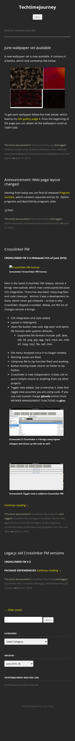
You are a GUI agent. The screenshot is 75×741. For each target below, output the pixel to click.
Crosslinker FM (16, 249)
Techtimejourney (37, 7)
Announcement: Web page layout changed (32, 181)
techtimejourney (13, 223)
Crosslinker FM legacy (33, 583)
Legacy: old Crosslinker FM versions (34, 553)
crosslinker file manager (25, 518)
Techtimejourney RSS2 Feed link (21, 685)
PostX (51, 579)
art (51, 145)
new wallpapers (18, 153)
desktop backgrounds (16, 149)
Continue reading (16, 505)
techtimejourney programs (38, 527)
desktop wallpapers (39, 149)
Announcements (40, 145)
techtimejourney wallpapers (43, 153)
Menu (37, 17)
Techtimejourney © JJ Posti (37, 706)
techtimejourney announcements (41, 223)
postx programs (51, 522)
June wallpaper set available (27, 47)
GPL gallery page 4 (29, 119)
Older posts (13, 610)
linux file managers (31, 522)
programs (53, 514)
